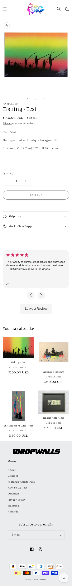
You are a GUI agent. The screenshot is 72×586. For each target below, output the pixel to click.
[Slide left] (27, 98)
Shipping (7, 123)
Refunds (13, 511)
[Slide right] (44, 98)
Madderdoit (11, 104)
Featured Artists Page (21, 481)
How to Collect (17, 487)
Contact (13, 475)
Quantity (8, 173)
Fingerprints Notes (53, 417)
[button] (5, 9)
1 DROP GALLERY (39, 580)
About (12, 469)
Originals (13, 493)
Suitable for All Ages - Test (18, 425)
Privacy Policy (17, 499)
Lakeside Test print (53, 371)
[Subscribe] (60, 534)
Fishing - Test (18, 362)
